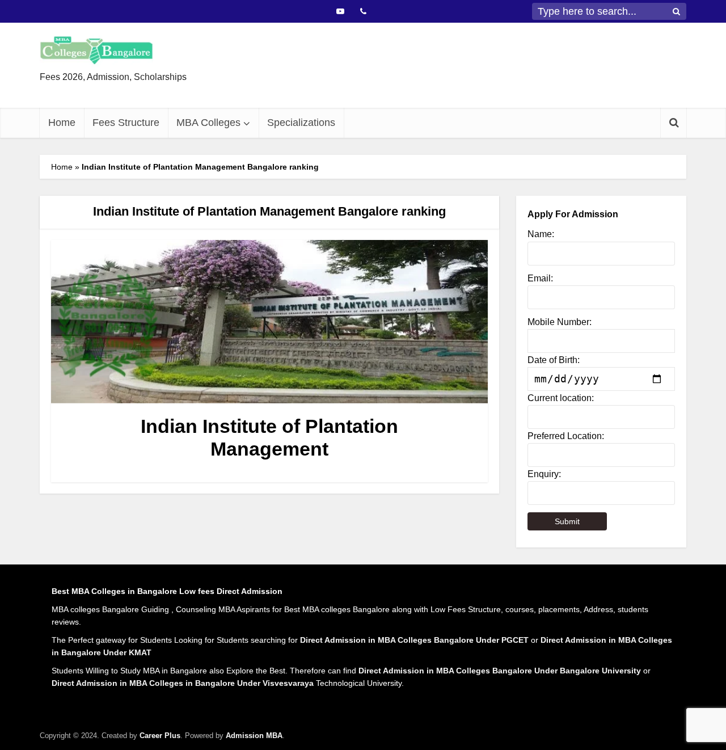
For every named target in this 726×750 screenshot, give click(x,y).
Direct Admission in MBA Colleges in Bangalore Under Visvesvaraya (183, 683)
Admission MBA (254, 735)
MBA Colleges (208, 122)
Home (61, 122)
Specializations (301, 122)
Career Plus (160, 735)
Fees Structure (125, 122)
